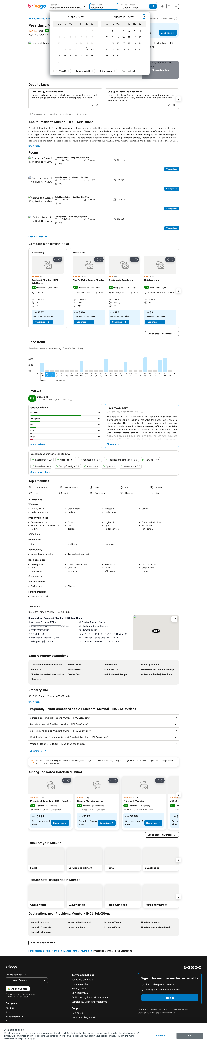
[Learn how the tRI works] (71, 399)
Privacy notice (79, 988)
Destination (54, 5)
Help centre (77, 1013)
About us (10, 1007)
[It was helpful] (93, 105)
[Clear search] (84, 6)
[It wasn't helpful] (97, 105)
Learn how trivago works (84, 1017)
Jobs (8, 1012)
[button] (68, 6)
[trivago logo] (37, 6)
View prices (171, 169)
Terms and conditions (82, 979)
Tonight (62, 71)
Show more (34, 146)
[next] (144, 16)
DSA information (80, 993)
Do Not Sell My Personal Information (90, 997)
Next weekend (128, 71)
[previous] (38, 374)
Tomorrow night (83, 71)
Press (8, 1021)
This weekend (106, 71)
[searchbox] (68, 7)
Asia (48, 950)
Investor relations (14, 1016)
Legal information (80, 984)
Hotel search (35, 950)
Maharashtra (70, 950)
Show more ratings (40, 472)
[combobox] (68, 6)
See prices (166, 32)
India (56, 950)
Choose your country (16, 974)
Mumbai (85, 950)
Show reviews (37, 444)
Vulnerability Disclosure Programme (89, 1001)
